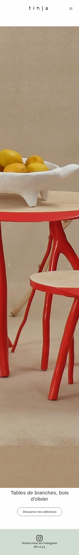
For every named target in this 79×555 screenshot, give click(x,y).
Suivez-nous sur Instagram (39, 543)
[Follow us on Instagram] (39, 538)
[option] (39, 265)
